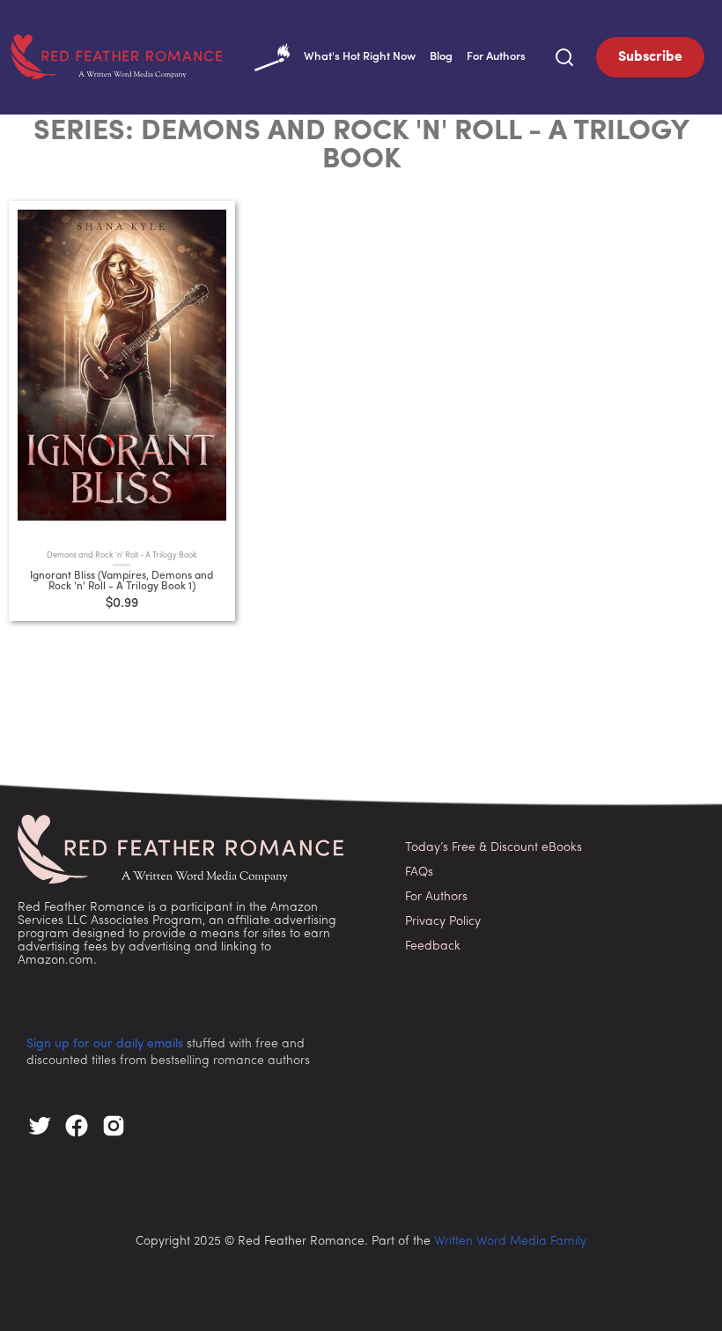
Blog (441, 57)
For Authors (496, 57)
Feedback (432, 946)
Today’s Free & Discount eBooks (493, 847)
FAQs (419, 872)
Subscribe (650, 57)
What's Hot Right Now (360, 57)
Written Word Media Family (510, 1241)
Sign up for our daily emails (104, 1044)
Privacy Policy (443, 921)
